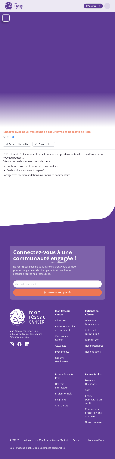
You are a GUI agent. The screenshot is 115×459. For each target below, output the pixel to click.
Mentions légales (96, 440)
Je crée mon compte (55, 292)
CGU (12, 447)
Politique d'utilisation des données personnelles (40, 447)
